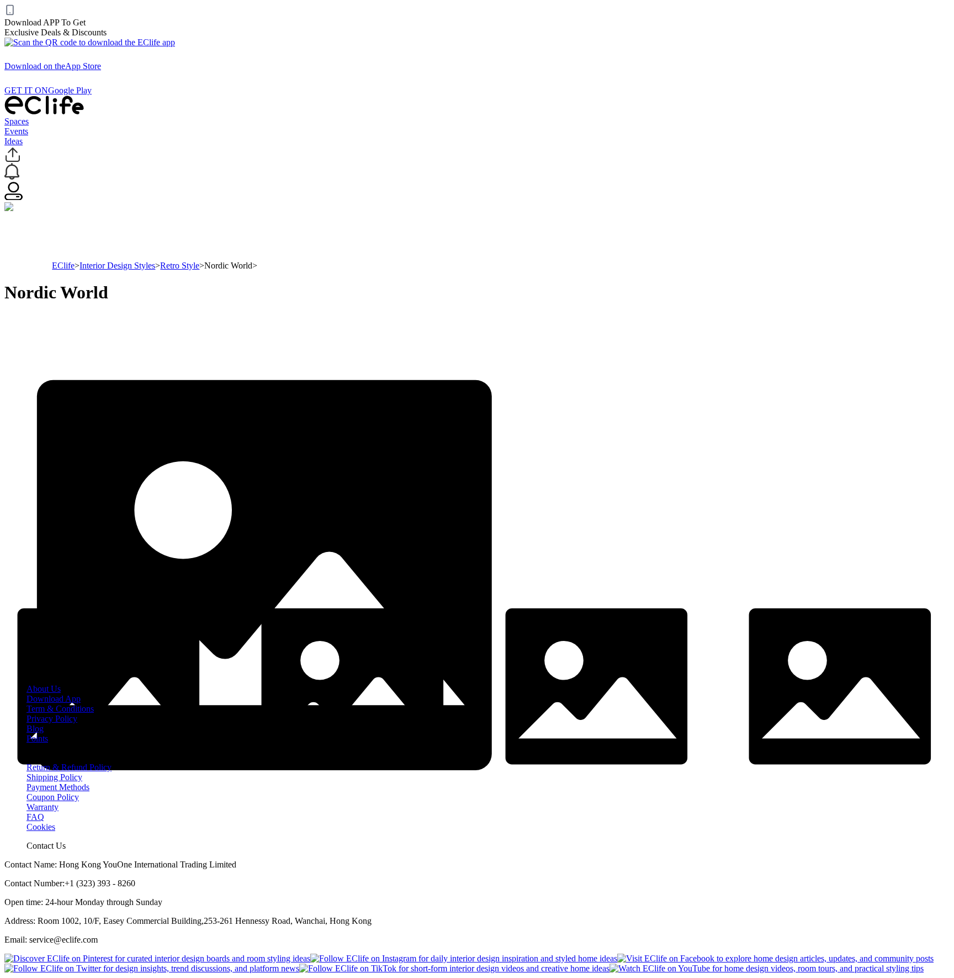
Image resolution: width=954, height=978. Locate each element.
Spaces (16, 121)
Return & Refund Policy (69, 767)
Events (16, 131)
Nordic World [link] (228, 265)
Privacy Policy (51, 718)
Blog (35, 728)
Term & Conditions (60, 708)
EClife (63, 265)
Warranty (42, 807)
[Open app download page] (89, 42)
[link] (63, 265)
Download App (53, 698)
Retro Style (179, 265)
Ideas (13, 141)
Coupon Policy (52, 797)
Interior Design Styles (117, 265)
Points (37, 738)
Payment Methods (57, 787)
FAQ (35, 817)
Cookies (40, 827)
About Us (43, 688)
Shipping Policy (54, 777)
